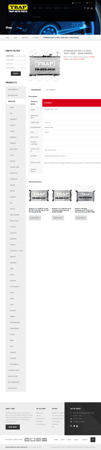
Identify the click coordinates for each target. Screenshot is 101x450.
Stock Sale (48, 8)
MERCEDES (14, 149)
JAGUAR (12, 311)
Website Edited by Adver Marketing (16, 447)
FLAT (12, 305)
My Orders (39, 421)
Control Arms (13, 370)
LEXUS (12, 131)
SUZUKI (12, 245)
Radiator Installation (58, 413)
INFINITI (12, 257)
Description (36, 90)
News (69, 440)
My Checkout (40, 418)
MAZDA (12, 185)
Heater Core (13, 376)
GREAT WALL (14, 221)
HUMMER (13, 239)
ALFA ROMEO (14, 287)
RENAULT (13, 137)
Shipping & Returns (58, 418)
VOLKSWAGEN (15, 323)
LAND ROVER (14, 329)
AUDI (11, 107)
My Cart (38, 415)
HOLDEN (13, 281)
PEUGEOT (13, 119)
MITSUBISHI (14, 364)
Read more (35, 218)
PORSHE (13, 143)
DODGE (12, 209)
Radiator (66, 59)
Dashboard (39, 413)
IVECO (12, 293)
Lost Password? (41, 424)
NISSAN (12, 161)
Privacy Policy (56, 421)
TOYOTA (13, 227)
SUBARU (13, 352)
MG (11, 203)
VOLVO (12, 334)
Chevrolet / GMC (16, 251)
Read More (13, 427)
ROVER (12, 191)
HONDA (12, 317)
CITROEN (13, 197)
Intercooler (13, 95)
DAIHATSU (13, 173)
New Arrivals (13, 89)
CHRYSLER (13, 179)
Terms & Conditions (58, 415)
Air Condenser (13, 382)
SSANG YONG (14, 167)
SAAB (12, 155)
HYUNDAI (92, 57)
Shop (40, 8)
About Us (57, 8)
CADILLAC (13, 233)
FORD (12, 299)
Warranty (55, 424)
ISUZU (12, 275)
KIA (11, 113)
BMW (12, 340)
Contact (85, 440)
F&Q (53, 427)
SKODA (12, 125)
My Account (37, 17)
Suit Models (50, 90)
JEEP (11, 346)
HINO (12, 269)
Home (34, 8)
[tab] (36, 90)
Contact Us (67, 8)
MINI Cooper (14, 215)
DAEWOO (13, 263)
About (76, 440)
